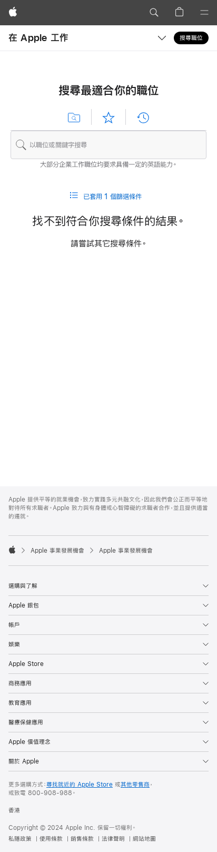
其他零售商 (135, 784)
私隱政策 (20, 839)
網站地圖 (144, 839)
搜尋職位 (191, 38)
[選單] (204, 12)
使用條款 (51, 839)
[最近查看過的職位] (142, 117)
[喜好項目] (108, 117)
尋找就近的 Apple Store (79, 784)
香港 (14, 810)
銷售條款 (82, 839)
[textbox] (108, 145)
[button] (153, 12)
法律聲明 (113, 839)
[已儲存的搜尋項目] (74, 117)
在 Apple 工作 (38, 38)
